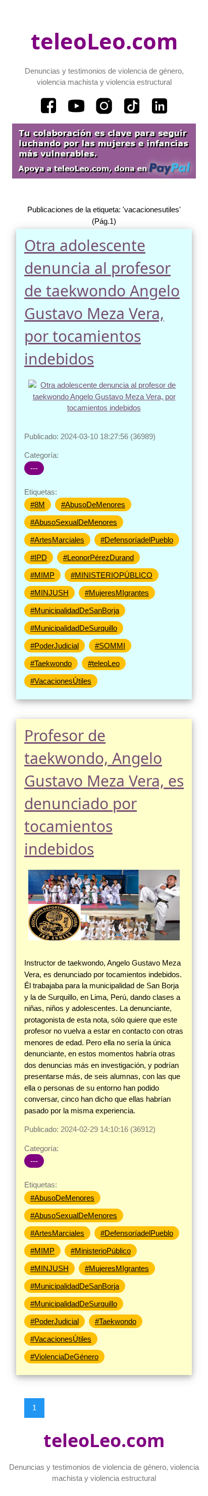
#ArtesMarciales (57, 540)
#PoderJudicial (54, 645)
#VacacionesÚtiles (60, 681)
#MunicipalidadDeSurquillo (73, 628)
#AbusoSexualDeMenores (73, 522)
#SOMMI (110, 645)
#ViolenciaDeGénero (64, 1356)
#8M (37, 504)
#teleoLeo (104, 663)
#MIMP (42, 575)
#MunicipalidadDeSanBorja (74, 610)
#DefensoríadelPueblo (136, 540)
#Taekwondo (51, 663)
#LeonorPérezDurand (98, 557)
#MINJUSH (49, 592)
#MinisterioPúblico (101, 1250)
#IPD (38, 557)
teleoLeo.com (104, 41)
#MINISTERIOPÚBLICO (111, 575)
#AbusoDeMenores (93, 504)
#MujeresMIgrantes (117, 592)
